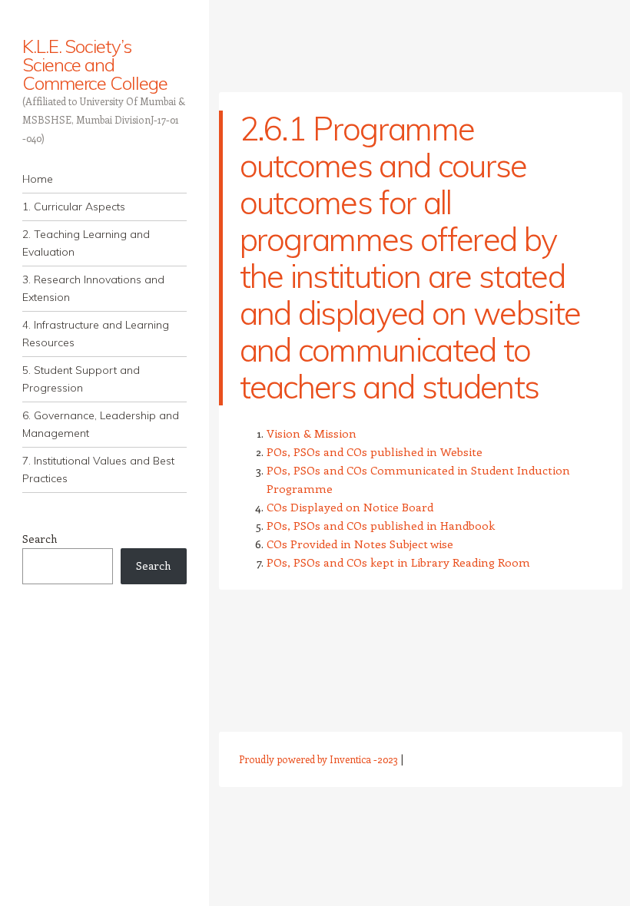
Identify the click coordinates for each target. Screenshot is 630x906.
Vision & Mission (311, 433)
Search (39, 538)
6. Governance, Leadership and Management (100, 424)
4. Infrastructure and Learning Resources (95, 333)
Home (37, 179)
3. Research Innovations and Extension (93, 288)
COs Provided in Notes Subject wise (360, 543)
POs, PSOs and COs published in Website (374, 451)
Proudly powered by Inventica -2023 (318, 758)
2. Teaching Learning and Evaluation (86, 243)
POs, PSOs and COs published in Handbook (381, 525)
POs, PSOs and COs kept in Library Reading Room (398, 562)
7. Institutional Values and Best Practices (98, 469)
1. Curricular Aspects (73, 206)
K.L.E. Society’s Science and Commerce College (94, 64)
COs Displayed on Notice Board (350, 506)
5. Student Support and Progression (81, 379)
